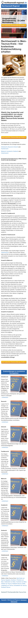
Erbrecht (15, 147)
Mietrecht (3, 151)
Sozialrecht (10, 151)
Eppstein (8, 580)
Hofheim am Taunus (6, 583)
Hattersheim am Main (10, 582)
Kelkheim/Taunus (17, 583)
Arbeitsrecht (4, 147)
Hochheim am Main (21, 582)
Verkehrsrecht (4, 153)
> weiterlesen (4, 397)
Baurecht (10, 147)
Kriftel (23, 583)
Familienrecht (4, 149)
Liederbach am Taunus (7, 585)
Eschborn (13, 580)
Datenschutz (14, 602)
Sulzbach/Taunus (5, 587)
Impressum (23, 600)
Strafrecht (15, 151)
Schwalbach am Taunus (20, 585)
